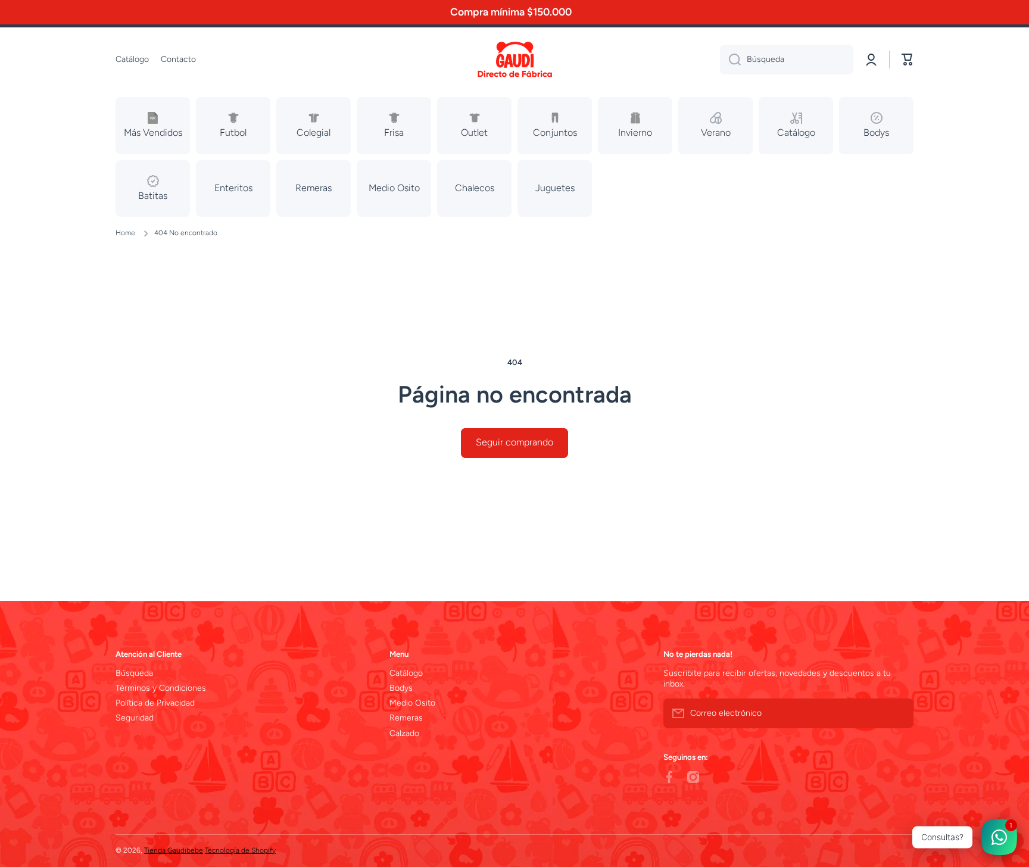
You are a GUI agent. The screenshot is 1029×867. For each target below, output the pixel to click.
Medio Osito (412, 703)
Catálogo (406, 673)
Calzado (404, 733)
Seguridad (135, 718)
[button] (907, 60)
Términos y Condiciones (161, 688)
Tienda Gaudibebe (173, 850)
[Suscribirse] (898, 713)
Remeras (406, 718)
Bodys (401, 688)
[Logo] (514, 59)
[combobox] (786, 59)
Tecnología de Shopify (240, 850)
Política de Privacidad (155, 703)
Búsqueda (134, 673)
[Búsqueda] (730, 59)
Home (125, 233)
